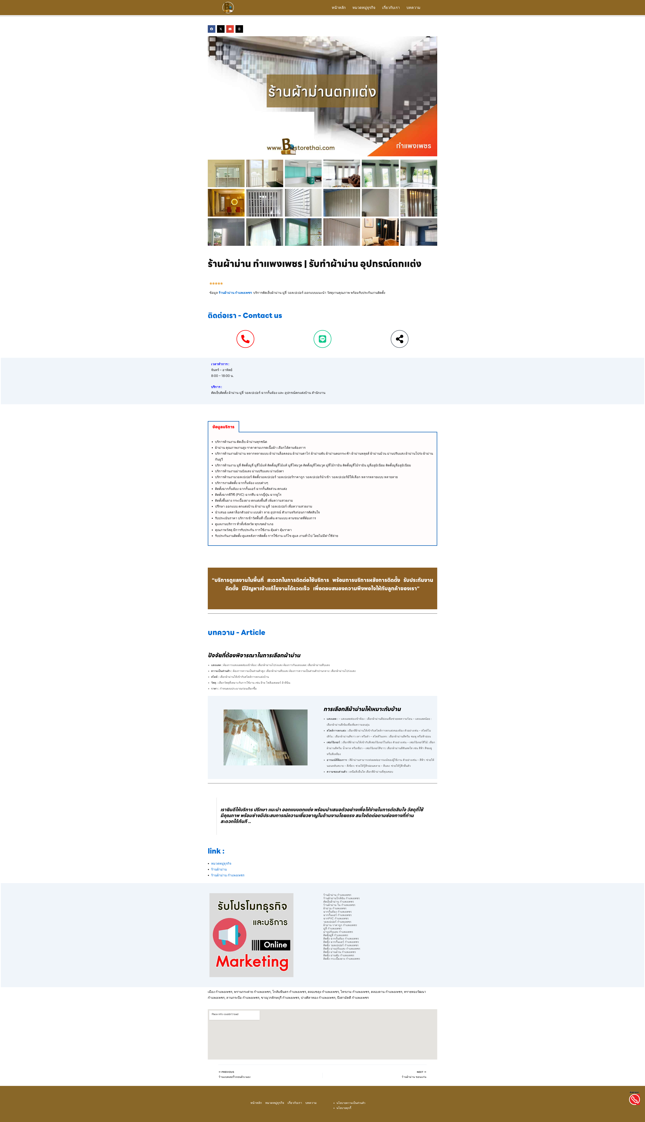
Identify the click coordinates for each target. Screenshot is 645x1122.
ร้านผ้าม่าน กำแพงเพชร (235, 293)
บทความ (413, 7)
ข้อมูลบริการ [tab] (223, 427)
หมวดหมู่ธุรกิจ (363, 7)
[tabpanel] (322, 489)
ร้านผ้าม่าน (219, 869)
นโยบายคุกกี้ (343, 1108)
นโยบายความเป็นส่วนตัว (350, 1103)
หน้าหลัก (339, 7)
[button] (211, 29)
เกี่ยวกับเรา (391, 7)
